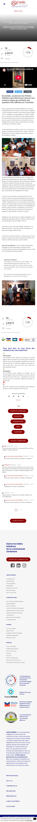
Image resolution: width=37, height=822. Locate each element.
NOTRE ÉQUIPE (10, 581)
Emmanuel (6, 465)
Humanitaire (18, 432)
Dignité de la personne (18, 411)
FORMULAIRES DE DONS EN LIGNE (15, 610)
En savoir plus (28, 820)
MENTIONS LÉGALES (12, 775)
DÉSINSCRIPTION (11, 796)
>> (21, 510)
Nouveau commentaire (18, 441)
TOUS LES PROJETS (11, 628)
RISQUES (8, 653)
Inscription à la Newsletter (18, 559)
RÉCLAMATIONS (11, 791)
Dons (18, 426)
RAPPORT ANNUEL (11, 590)
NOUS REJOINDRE (10, 583)
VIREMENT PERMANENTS (12, 635)
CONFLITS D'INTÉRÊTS (13, 801)
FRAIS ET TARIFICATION (12, 658)
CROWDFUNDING (10, 603)
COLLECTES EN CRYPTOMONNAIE (15, 608)
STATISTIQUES (10, 806)
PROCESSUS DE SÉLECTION (13, 660)
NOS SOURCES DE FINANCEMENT (14, 601)
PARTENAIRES (9, 586)
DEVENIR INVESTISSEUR (12, 649)
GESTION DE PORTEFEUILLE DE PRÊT (15, 662)
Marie (5, 446)
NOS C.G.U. (9, 780)
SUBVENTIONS (10, 615)
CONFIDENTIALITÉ (11, 786)
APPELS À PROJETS (11, 606)
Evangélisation (18, 421)
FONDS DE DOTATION (11, 588)
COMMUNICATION (11, 619)
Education (18, 416)
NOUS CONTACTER (11, 592)
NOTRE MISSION (10, 579)
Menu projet (19, 11)
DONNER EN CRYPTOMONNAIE (14, 633)
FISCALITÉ (8, 655)
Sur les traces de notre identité (13, 456)
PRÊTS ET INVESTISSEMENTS (13, 617)
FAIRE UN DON (10, 631)
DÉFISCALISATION (10, 637)
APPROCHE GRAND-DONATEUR (14, 613)
